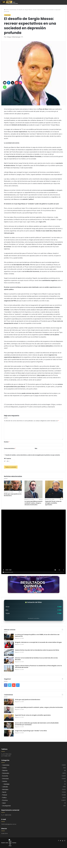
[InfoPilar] (9, 2)
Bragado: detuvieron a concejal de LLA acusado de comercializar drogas (38, 642)
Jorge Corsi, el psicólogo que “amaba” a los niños (31, 731)
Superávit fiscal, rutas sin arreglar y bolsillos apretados (53, 503)
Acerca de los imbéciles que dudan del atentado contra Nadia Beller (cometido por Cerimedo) (37, 724)
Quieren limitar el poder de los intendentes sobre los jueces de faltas (37, 650)
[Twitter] (60, 841)
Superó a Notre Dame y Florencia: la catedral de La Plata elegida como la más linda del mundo (38, 666)
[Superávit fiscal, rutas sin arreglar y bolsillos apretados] (54, 489)
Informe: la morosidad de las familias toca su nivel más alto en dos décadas (36, 658)
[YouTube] (63, 841)
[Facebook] (58, 841)
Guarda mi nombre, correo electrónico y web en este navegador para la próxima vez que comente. (32, 455)
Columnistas (13, 9)
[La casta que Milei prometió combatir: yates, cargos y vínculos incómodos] (33, 489)
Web (36, 448)
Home (7, 9)
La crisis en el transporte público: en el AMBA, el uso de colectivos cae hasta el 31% (37, 635)
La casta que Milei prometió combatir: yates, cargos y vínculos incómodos (33, 503)
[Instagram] (65, 841)
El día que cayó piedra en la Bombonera (27, 699)
